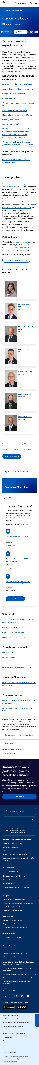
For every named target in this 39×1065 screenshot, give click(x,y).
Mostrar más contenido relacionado (14, 637)
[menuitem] (20, 32)
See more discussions (15, 599)
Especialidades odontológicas (14, 110)
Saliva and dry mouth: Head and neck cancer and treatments (18, 537)
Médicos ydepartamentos (21, 32)
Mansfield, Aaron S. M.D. (25, 305)
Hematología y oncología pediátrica (17, 115)
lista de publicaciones (21, 242)
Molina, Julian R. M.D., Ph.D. (26, 328)
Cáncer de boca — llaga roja (11, 627)
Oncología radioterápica (12, 124)
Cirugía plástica (8, 98)
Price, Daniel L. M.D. (25, 394)
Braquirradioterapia (9, 658)
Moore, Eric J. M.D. (25, 349)
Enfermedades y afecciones (14, 11)
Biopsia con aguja (8, 652)
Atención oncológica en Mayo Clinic (17, 84)
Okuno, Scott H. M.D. (25, 372)
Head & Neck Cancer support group (18, 515)
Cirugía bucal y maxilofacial (13, 93)
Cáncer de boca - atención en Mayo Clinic (16, 449)
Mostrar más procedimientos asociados (15, 668)
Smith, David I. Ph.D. (25, 416)
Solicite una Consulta (13, 24)
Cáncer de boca (15, 18)
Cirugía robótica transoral (11, 663)
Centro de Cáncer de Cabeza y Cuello (17, 89)
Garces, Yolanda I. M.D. (26, 282)
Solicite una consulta (12, 456)
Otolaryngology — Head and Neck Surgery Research (16, 160)
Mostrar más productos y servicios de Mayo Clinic (17, 709)
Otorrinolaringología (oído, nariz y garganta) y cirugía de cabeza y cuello (17, 143)
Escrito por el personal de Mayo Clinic (15, 444)
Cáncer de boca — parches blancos (14, 633)
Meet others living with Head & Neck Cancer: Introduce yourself (18, 583)
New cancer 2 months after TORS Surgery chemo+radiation (19, 560)
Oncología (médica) (10, 119)
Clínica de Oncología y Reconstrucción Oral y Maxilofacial (18, 104)
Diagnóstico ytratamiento (6, 32)
